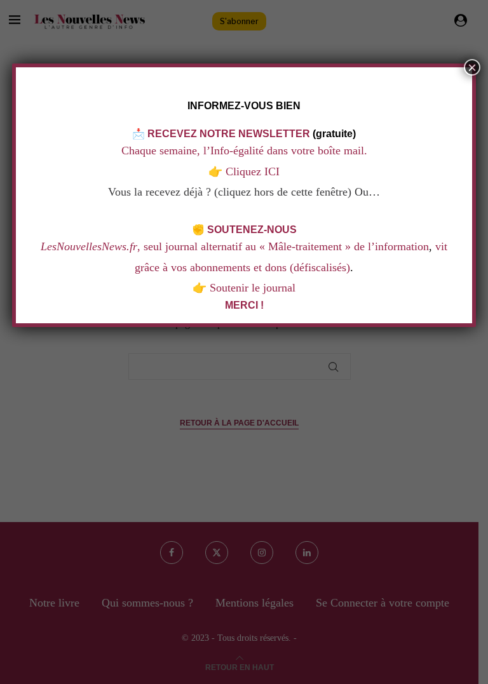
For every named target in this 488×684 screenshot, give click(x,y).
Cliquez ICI (251, 171)
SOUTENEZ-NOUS (252, 229)
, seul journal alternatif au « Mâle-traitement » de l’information (235, 246)
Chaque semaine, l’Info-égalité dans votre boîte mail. (244, 150)
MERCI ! (244, 305)
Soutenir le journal (252, 287)
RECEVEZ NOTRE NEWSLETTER (228, 133)
